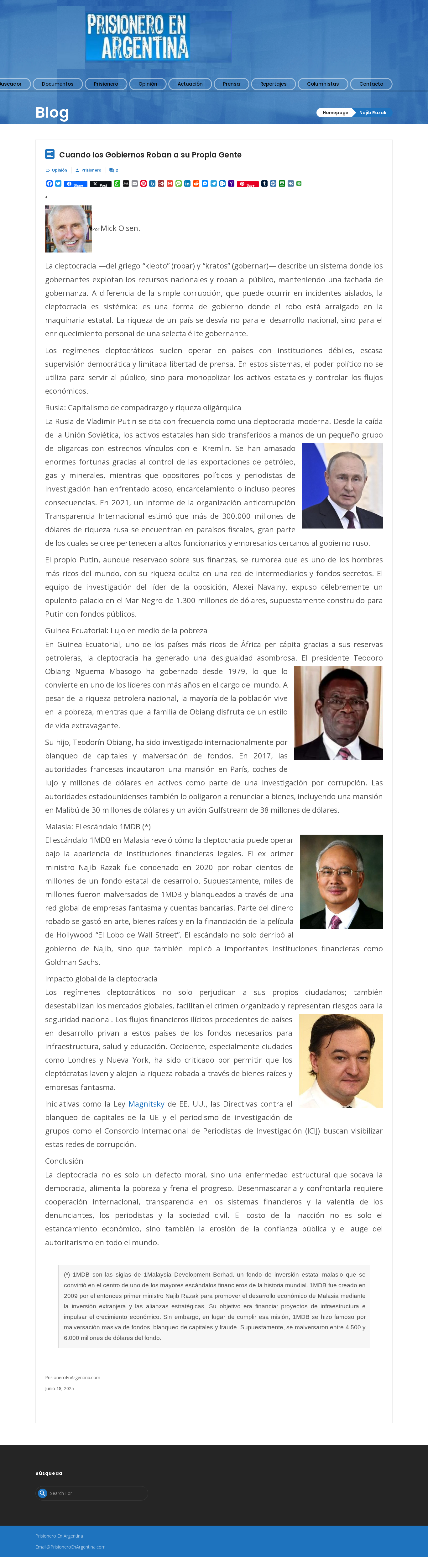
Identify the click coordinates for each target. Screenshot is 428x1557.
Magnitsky (146, 1103)
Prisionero (91, 170)
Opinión (59, 170)
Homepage (335, 112)
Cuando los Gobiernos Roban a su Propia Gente (150, 155)
